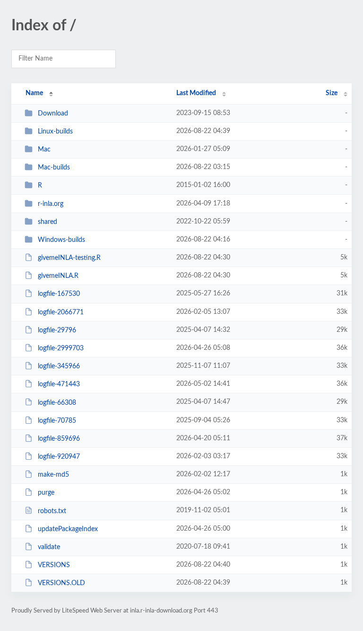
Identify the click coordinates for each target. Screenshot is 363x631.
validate (49, 547)
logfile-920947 (59, 456)
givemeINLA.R (58, 276)
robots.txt (52, 510)
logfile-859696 (59, 438)
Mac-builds (54, 167)
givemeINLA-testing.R (69, 258)
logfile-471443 (59, 384)
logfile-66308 (57, 402)
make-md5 (53, 474)
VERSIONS (54, 565)
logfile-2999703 (61, 348)
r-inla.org (50, 204)
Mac (44, 149)
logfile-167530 (59, 294)
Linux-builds (55, 131)
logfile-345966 (59, 366)
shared (47, 222)
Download (53, 113)
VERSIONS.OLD (61, 583)
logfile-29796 (57, 330)
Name (34, 93)
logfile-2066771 (61, 312)
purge (46, 492)
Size (331, 93)
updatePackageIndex (68, 529)
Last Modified (196, 93)
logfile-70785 (57, 421)
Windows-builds (61, 240)
